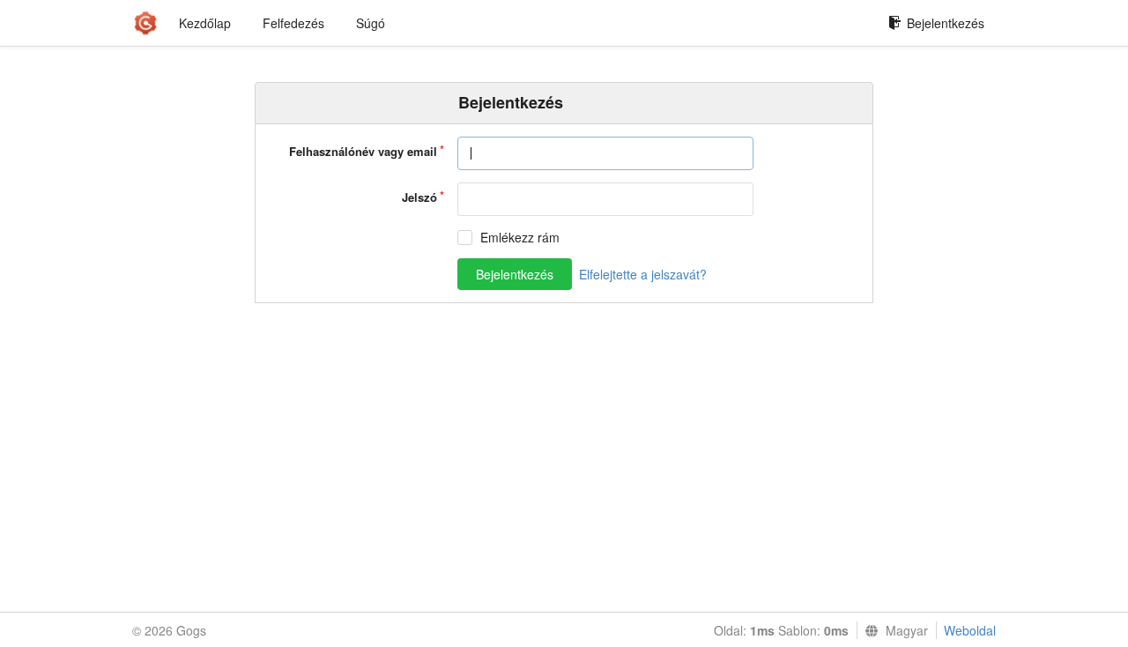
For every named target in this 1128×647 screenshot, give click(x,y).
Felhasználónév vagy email (363, 151)
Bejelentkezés (945, 23)
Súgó (370, 23)
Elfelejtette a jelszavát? (643, 274)
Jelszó (419, 197)
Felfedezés (293, 23)
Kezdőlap (205, 23)
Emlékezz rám (520, 237)
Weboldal (970, 630)
